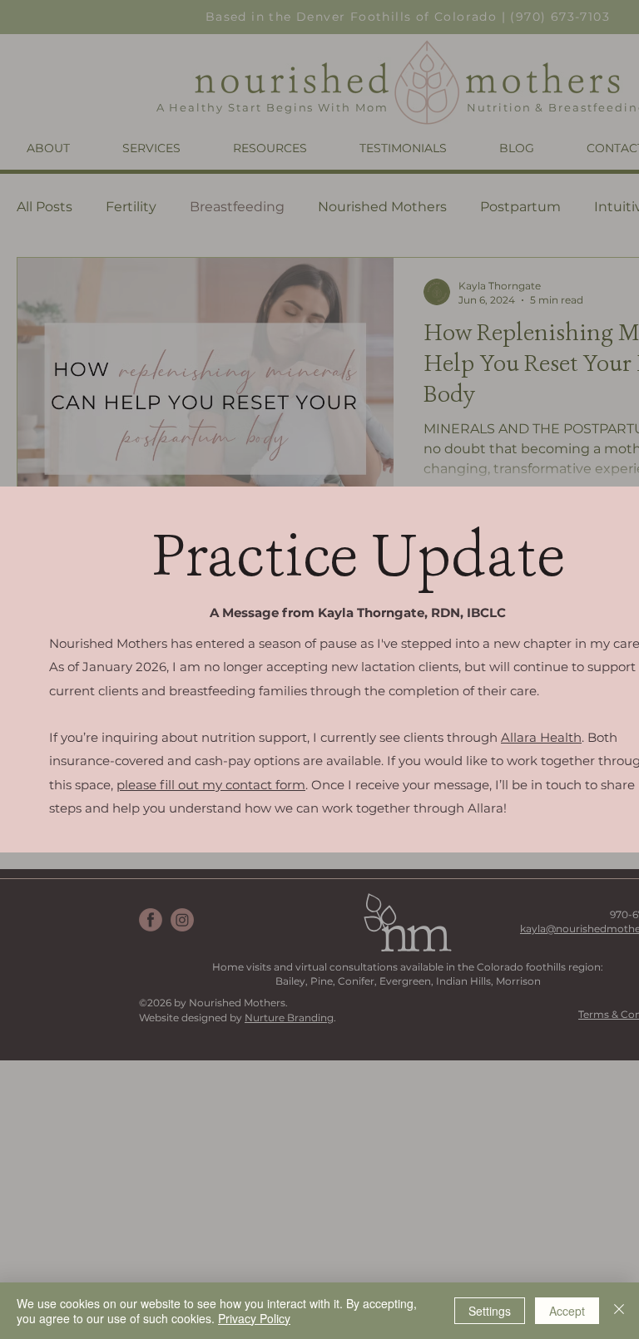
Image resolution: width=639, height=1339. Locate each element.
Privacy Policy (254, 1318)
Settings (489, 1310)
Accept (567, 1310)
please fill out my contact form (210, 785)
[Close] (619, 1311)
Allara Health (541, 737)
